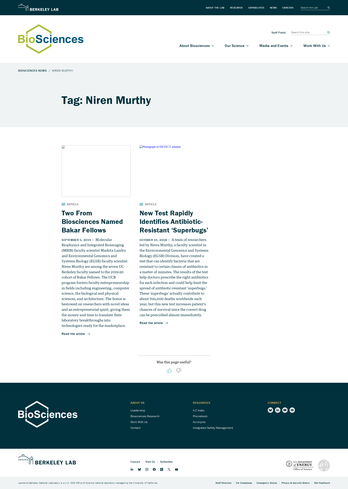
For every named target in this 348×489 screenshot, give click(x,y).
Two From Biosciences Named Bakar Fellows (92, 221)
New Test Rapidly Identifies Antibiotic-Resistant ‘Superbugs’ (174, 221)
